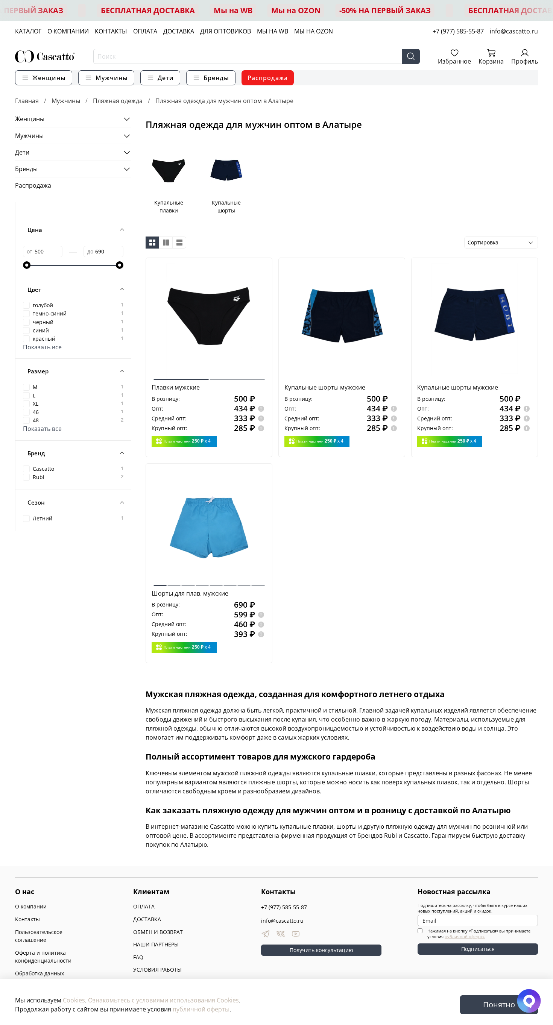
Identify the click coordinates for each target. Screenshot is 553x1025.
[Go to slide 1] (181, 376)
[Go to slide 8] (258, 582)
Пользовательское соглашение (38, 936)
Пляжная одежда (118, 101)
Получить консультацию (321, 950)
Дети (22, 152)
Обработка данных (39, 973)
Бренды (26, 169)
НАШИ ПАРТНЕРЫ (156, 944)
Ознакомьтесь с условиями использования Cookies (163, 1000)
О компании (31, 906)
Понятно (499, 1004)
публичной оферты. (465, 936)
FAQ (138, 957)
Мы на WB (233, 10)
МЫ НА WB (272, 31)
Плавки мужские (176, 387)
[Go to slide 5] (216, 582)
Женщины (29, 119)
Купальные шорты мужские (324, 387)
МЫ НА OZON (313, 31)
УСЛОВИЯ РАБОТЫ (157, 969)
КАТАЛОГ (28, 31)
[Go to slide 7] (244, 582)
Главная (27, 101)
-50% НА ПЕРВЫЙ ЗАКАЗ (385, 10)
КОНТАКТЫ (111, 31)
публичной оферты (201, 1009)
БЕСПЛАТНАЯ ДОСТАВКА (148, 10)
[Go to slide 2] (237, 376)
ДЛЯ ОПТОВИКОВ (225, 31)
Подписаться (478, 948)
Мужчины (66, 101)
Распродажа (268, 78)
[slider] (26, 265)
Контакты (27, 919)
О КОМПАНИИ (68, 31)
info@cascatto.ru (514, 31)
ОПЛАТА (145, 31)
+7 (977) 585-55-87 (458, 31)
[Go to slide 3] (188, 582)
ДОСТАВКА (178, 31)
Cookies (74, 1000)
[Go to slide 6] (230, 582)
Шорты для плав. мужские (190, 593)
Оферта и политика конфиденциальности (43, 956)
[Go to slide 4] (202, 582)
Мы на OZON (296, 10)
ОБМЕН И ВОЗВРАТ (158, 932)
